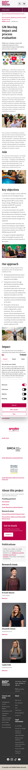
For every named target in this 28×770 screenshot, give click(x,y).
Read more (4, 598)
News (16, 705)
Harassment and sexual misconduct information (20, 744)
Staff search (18, 710)
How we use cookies (20, 728)
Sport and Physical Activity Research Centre (13, 514)
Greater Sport (5, 438)
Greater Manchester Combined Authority (12, 458)
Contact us (9, 534)
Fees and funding (6, 727)
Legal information (19, 735)
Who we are (18, 700)
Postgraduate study (7, 711)
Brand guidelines (19, 713)
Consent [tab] (5, 359)
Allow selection (14, 409)
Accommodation (6, 725)
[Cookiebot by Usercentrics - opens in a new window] (20, 355)
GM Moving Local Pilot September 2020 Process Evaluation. (13, 554)
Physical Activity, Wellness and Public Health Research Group (13, 518)
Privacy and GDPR (19, 748)
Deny (14, 414)
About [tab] (23, 359)
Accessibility (18, 726)
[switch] (24, 389)
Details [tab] (14, 359)
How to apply (5, 722)
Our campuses (19, 703)
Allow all (14, 405)
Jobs (16, 708)
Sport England (5, 418)
